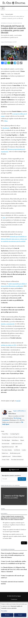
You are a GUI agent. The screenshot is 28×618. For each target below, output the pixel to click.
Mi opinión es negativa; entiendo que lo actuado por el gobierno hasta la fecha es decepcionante (14, 525)
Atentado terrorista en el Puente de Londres (12, 437)
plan (4, 217)
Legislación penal (6, 456)
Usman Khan (5, 434)
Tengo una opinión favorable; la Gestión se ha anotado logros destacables (14, 530)
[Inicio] (14, 3)
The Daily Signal (6, 440)
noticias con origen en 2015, (9, 345)
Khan (6, 121)
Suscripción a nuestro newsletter (11, 475)
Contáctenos (14, 599)
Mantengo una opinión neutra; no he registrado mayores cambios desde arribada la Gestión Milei (14, 536)
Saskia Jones (5, 453)
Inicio (2, 14)
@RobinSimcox (22, 411)
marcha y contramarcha (7, 324)
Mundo (22, 440)
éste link (18, 401)
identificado (6, 128)
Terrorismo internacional (17, 459)
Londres (24, 450)
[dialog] (14, 610)
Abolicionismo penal (15, 453)
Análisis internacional (16, 443)
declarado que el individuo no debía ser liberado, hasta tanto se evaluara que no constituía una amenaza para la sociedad (14, 239)
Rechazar (7, 615)
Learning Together (14, 434)
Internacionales (9, 14)
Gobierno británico (17, 456)
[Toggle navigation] (3, 8)
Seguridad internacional (8, 446)
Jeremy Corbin (5, 459)
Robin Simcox (15, 440)
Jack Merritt (17, 450)
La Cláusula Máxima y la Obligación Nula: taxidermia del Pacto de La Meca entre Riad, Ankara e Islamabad (14, 569)
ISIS (16, 446)
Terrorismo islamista (7, 450)
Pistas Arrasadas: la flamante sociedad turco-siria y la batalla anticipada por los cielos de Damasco (12, 555)
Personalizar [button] (4, 611)
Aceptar (20, 615)
